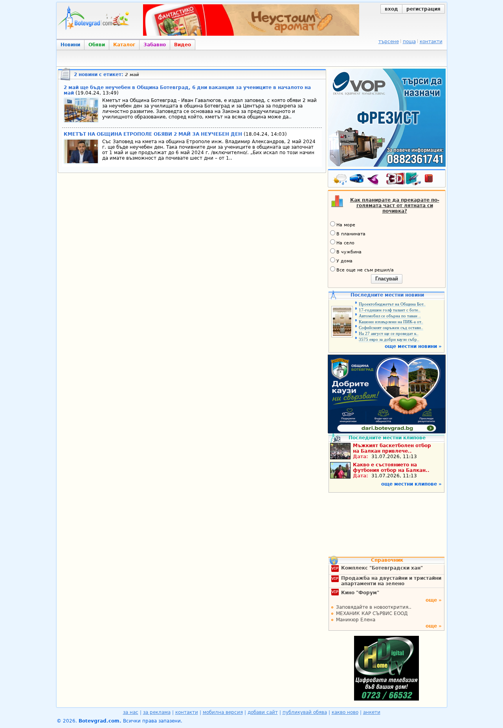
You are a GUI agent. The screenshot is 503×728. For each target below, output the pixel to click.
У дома (344, 261)
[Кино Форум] (403, 179)
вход (391, 9)
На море (345, 225)
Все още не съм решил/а (365, 270)
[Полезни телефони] (433, 180)
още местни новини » (413, 346)
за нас (130, 712)
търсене (388, 41)
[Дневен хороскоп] (375, 180)
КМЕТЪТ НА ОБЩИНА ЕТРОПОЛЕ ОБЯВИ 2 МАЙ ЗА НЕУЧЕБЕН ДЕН (153, 134)
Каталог (124, 44)
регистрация (423, 9)
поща (409, 41)
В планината (350, 234)
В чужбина (349, 252)
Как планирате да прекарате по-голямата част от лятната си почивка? (394, 205)
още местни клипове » (411, 484)
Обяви (96, 44)
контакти (431, 41)
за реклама (157, 712)
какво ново (345, 712)
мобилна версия (223, 712)
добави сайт (263, 712)
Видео (182, 44)
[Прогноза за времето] (340, 180)
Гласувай (386, 279)
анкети (371, 712)
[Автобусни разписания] (357, 180)
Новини (70, 44)
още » (434, 600)
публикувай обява (305, 712)
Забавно (154, 44)
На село (345, 243)
